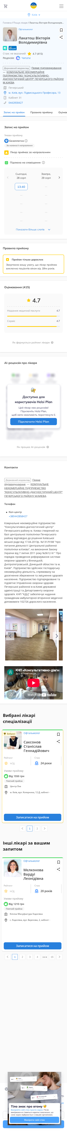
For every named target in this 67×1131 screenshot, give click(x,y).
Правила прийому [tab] (41, 112)
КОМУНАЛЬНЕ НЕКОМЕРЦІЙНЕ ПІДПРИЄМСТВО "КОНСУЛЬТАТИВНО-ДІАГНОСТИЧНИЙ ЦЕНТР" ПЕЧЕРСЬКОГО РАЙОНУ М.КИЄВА (33, 77)
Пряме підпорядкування (46, 68)
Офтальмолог (26, 29)
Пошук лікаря (20, 22)
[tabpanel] (33, 414)
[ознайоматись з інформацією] (43, 162)
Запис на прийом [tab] (14, 112)
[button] (61, 37)
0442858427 (16, 102)
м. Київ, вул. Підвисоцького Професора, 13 (34, 92)
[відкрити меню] (61, 6)
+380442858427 (18, 516)
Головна (7, 22)
